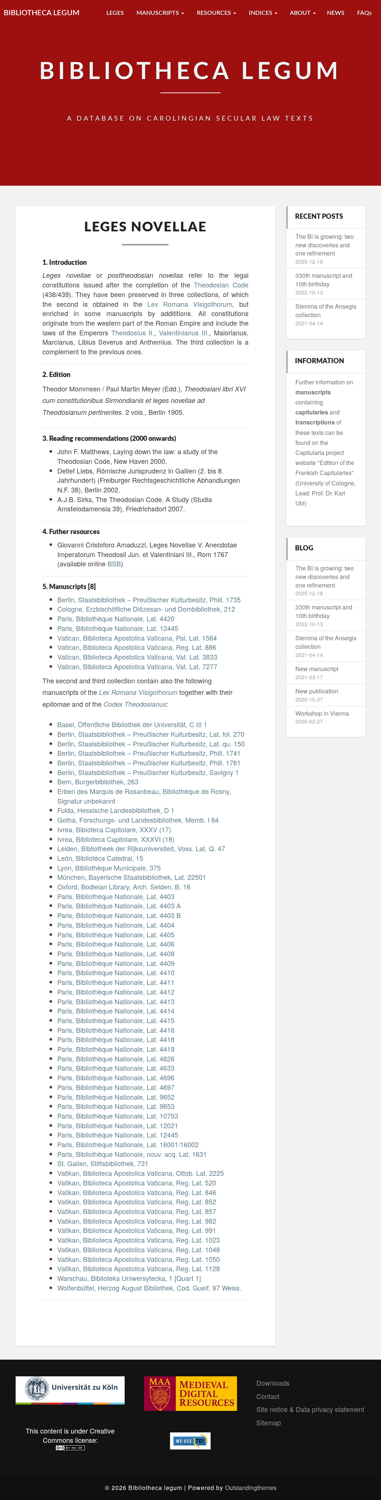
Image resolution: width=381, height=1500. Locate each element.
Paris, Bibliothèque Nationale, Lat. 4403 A (119, 905)
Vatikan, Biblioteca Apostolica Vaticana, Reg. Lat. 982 (136, 1221)
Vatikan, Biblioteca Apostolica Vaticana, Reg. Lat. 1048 (138, 1249)
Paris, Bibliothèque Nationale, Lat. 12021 (117, 1125)
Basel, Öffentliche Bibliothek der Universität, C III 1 (132, 724)
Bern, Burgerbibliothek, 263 (97, 781)
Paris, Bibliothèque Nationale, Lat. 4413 (116, 1001)
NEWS (336, 13)
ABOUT (300, 13)
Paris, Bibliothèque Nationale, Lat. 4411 (116, 982)
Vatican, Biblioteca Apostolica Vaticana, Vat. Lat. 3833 (137, 656)
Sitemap (268, 1422)
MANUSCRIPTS (157, 13)
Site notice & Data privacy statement (310, 1409)
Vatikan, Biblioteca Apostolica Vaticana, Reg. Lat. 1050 (138, 1259)
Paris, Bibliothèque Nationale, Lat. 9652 (116, 1097)
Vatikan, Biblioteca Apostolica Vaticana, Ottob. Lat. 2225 (140, 1173)
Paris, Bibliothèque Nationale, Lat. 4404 (116, 925)
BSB (114, 563)
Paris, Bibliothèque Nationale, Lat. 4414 (116, 1010)
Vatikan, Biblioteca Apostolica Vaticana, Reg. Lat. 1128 (138, 1268)
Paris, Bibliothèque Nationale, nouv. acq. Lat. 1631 (132, 1154)
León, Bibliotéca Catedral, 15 (100, 858)
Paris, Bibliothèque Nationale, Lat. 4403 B (119, 915)
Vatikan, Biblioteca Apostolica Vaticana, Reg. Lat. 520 (136, 1182)
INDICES (260, 13)
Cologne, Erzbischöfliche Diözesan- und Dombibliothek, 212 (146, 609)
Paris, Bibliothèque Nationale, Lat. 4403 (116, 896)
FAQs (364, 13)
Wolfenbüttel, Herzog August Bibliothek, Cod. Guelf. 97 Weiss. (149, 1287)
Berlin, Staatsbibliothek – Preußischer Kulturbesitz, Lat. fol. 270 (150, 734)
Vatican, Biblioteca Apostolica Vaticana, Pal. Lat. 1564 (137, 637)
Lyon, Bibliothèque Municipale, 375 (109, 867)
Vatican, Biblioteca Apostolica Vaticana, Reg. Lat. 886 (136, 647)
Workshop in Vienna (322, 713)
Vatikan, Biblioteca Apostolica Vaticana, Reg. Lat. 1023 (138, 1239)
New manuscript (316, 668)
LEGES (114, 13)
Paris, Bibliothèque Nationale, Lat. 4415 (116, 1020)
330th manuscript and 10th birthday (323, 279)
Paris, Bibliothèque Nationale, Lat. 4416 (116, 1030)
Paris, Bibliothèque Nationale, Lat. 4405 (116, 934)
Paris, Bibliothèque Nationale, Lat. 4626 (116, 1058)
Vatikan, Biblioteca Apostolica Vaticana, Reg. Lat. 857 (136, 1211)
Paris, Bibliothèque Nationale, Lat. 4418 (116, 1039)
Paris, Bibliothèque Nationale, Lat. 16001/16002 (128, 1144)
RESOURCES (214, 13)
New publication (316, 691)
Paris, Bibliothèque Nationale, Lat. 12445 (117, 628)
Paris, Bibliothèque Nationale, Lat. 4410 (116, 972)
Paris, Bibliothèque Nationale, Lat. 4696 (116, 1077)
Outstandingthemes (250, 1487)
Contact (267, 1396)
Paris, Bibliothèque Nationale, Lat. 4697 (116, 1087)
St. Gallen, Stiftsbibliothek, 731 (102, 1163)
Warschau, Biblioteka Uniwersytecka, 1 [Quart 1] (129, 1278)
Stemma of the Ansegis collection (325, 310)
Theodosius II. (132, 332)
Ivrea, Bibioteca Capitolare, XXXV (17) (114, 829)
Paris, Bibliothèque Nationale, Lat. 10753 (117, 1115)
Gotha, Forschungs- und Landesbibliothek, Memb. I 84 (138, 819)
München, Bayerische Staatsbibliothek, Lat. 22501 (131, 877)
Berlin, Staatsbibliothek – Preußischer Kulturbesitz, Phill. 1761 (149, 762)
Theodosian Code (221, 284)
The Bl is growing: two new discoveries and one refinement (324, 245)
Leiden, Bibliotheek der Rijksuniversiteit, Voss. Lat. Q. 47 (141, 848)
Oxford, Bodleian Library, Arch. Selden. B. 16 (123, 886)
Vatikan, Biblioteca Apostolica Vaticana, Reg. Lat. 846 (136, 1192)
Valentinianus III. (184, 332)
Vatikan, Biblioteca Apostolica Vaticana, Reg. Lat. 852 (136, 1201)
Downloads (272, 1382)
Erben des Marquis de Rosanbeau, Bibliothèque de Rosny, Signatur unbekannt (144, 796)
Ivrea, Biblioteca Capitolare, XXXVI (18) (116, 839)
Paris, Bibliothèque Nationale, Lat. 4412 (116, 991)
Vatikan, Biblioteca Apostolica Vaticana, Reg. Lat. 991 (136, 1230)
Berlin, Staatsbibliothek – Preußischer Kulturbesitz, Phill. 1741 (149, 753)
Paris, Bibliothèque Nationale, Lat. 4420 (116, 618)
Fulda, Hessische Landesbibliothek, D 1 (116, 810)
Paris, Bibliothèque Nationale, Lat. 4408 (116, 953)
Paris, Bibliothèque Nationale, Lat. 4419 (116, 1049)
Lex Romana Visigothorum (189, 304)
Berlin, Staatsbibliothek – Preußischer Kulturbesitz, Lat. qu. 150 (151, 743)
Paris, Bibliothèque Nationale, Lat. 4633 (116, 1068)
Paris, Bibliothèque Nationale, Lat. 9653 (116, 1106)
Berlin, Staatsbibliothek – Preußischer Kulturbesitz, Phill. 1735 (149, 599)
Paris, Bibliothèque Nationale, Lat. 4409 (116, 963)
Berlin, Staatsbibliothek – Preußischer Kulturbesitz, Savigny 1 (148, 772)
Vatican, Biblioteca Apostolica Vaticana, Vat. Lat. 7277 (137, 666)
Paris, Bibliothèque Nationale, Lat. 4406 (116, 944)
